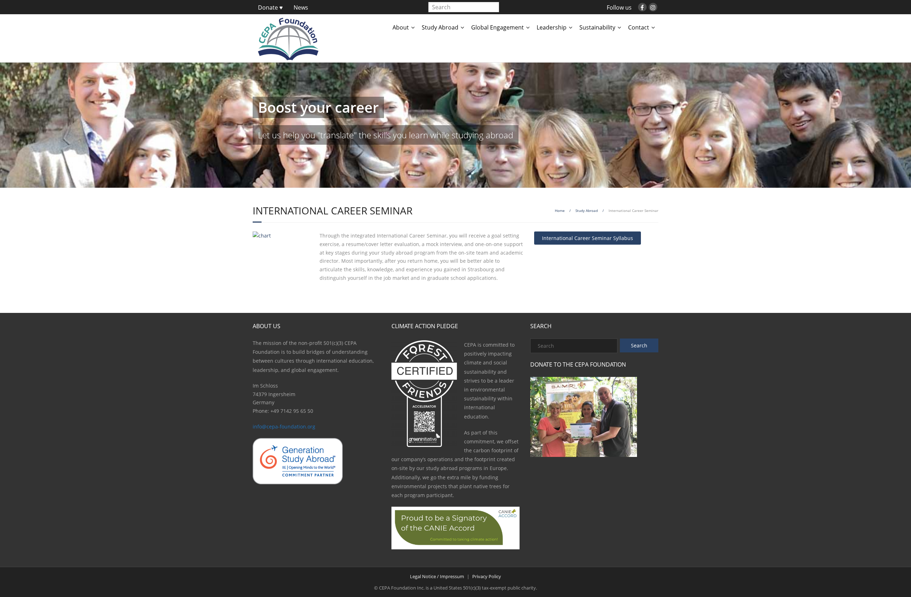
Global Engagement (497, 27)
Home (560, 210)
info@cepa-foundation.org (284, 426)
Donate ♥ (270, 7)
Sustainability (597, 27)
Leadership (552, 27)
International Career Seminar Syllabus (587, 238)
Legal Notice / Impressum (437, 576)
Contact (638, 27)
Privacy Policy (486, 576)
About (401, 27)
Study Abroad (440, 27)
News (301, 7)
